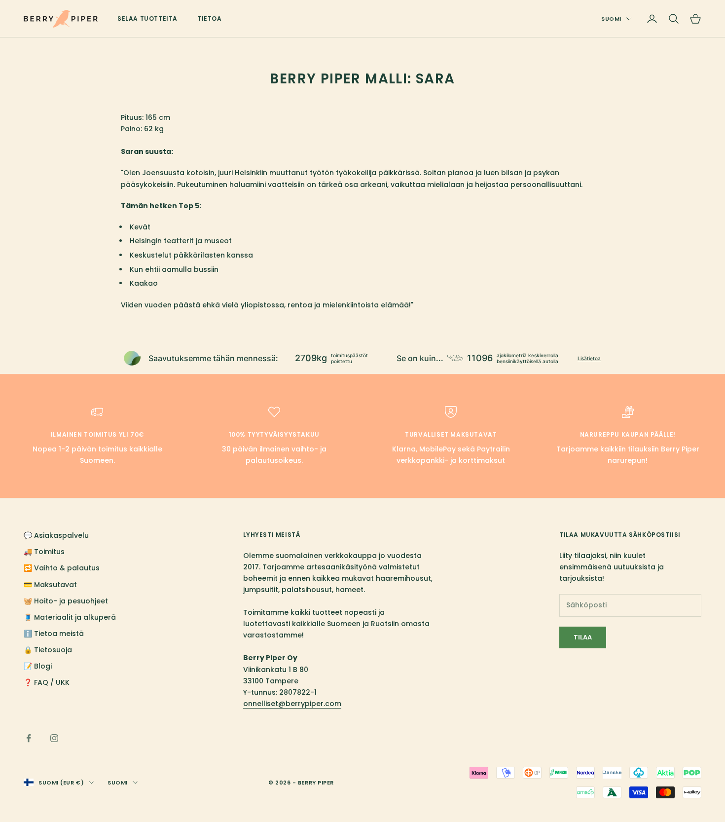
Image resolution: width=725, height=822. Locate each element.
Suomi (611, 19)
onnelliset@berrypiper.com (292, 704)
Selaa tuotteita (147, 18)
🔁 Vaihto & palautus (62, 568)
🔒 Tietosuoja (48, 650)
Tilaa (583, 637)
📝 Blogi (38, 666)
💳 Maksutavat (50, 585)
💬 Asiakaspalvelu (56, 535)
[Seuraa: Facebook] (29, 738)
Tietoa (209, 18)
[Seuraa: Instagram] (54, 738)
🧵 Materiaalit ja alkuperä (70, 617)
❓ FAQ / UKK (47, 682)
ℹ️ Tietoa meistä (54, 633)
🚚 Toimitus (44, 552)
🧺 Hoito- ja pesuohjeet (66, 601)
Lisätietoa (589, 358)
